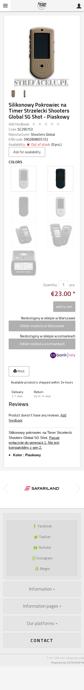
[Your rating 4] (52, 124)
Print (21, 371)
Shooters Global (43, 134)
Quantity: (50, 284)
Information (41, 588)
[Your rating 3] (46, 124)
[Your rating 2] (40, 124)
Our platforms (41, 623)
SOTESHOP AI (75, 662)
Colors (15, 162)
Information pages (41, 606)
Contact (42, 640)
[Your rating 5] (58, 124)
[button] (20, 393)
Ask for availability (27, 152)
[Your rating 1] (34, 124)
